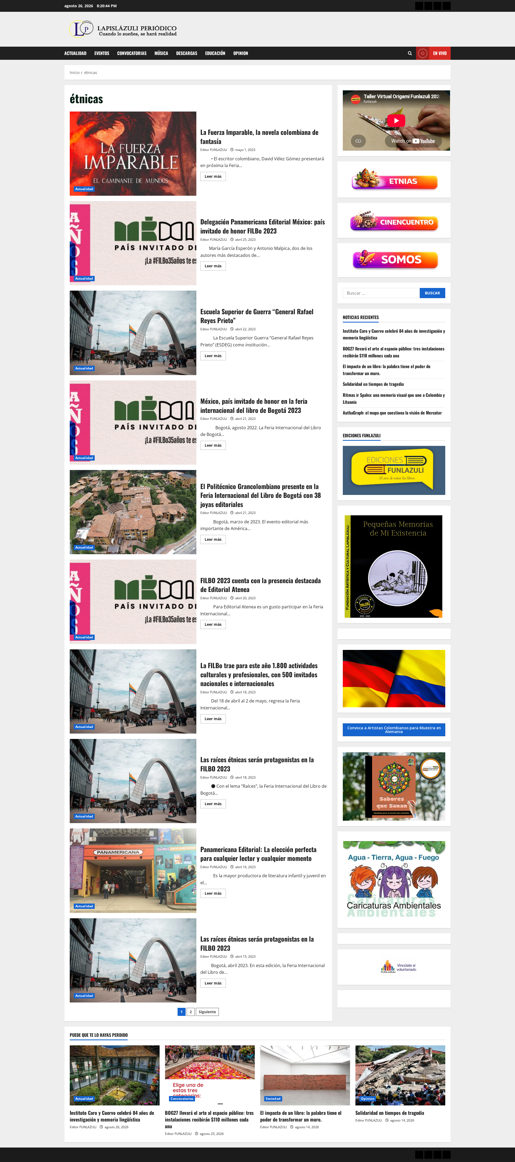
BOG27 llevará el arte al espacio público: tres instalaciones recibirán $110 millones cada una (393, 352)
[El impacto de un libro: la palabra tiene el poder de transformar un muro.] (305, 1075)
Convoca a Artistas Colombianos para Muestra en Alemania (394, 729)
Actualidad (75, 53)
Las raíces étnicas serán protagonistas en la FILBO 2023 (133, 781)
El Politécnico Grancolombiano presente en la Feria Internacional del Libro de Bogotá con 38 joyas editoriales (133, 512)
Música (161, 53)
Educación (215, 53)
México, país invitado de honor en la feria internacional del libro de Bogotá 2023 (133, 422)
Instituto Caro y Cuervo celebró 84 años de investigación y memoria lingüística (112, 1116)
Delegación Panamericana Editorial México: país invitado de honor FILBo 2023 (133, 243)
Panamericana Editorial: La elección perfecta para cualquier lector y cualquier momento (133, 870)
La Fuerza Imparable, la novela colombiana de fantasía (133, 154)
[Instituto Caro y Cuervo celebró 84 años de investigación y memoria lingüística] (115, 1075)
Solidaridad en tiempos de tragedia (373, 384)
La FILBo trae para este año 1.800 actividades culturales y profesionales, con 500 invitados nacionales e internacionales (133, 691)
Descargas (186, 53)
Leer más (215, 177)
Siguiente (207, 1011)
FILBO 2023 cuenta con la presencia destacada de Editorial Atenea (133, 602)
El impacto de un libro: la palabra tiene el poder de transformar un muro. (300, 1116)
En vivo (440, 53)
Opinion (240, 53)
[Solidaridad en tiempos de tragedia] (400, 1075)
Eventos (101, 53)
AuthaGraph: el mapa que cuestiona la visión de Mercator (392, 412)
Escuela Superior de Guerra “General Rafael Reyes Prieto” (133, 333)
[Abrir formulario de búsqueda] (410, 53)
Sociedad (273, 1098)
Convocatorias (131, 53)
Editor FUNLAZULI (213, 149)
